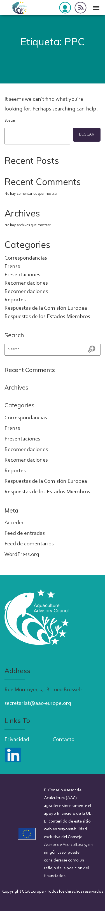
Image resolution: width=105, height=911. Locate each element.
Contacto (63, 739)
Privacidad (16, 739)
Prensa (12, 266)
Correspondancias (25, 258)
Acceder (14, 523)
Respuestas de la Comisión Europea (45, 308)
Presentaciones (22, 275)
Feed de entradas (24, 533)
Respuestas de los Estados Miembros (47, 316)
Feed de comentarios (29, 544)
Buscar (9, 121)
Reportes (15, 300)
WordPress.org (21, 554)
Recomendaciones (26, 283)
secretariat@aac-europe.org (37, 703)
